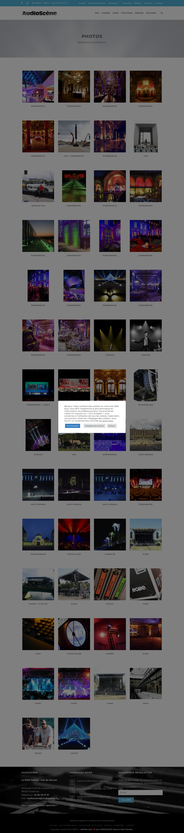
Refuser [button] (111, 426)
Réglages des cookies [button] (94, 426)
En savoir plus (106, 421)
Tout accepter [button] (73, 426)
